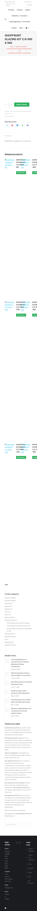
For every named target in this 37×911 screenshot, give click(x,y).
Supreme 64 (8, 603)
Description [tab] (8, 136)
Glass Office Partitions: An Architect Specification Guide (21, 683)
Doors (6, 639)
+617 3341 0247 (6, 865)
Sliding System (9, 642)
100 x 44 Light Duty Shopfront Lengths (18, 623)
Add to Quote (22, 104)
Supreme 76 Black (10, 598)
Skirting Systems (10, 634)
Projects (30, 868)
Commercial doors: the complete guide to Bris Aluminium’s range (21, 701)
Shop (30, 872)
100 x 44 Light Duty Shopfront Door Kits (18, 626)
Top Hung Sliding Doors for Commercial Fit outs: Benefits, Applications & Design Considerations (20, 663)
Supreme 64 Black (10, 600)
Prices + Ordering (31, 850)
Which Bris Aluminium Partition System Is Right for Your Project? (21, 674)
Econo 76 (7, 614)
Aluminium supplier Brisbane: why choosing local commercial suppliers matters (21, 711)
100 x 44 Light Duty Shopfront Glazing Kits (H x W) (19, 630)
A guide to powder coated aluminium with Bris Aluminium (20, 692)
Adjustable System (10, 636)
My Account (30, 882)
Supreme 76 (8, 606)
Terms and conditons (31, 857)
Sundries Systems (10, 645)
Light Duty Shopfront (11, 620)
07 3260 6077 (27, 2)
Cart (29, 876)
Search (30, 824)
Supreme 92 (8, 609)
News (30, 864)
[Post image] (7, 660)
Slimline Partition (10, 617)
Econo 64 (7, 612)
